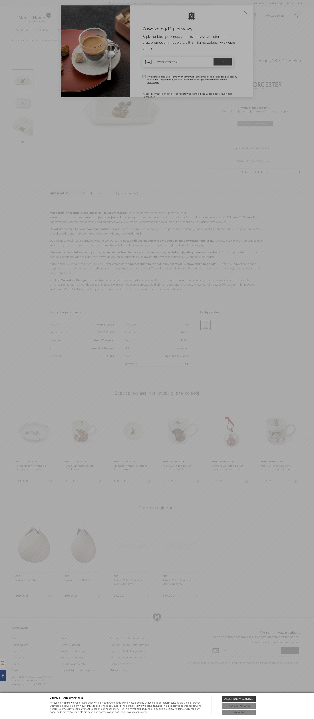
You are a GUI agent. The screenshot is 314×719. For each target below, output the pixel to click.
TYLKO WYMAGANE (239, 705)
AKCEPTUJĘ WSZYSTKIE (238, 699)
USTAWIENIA (239, 712)
